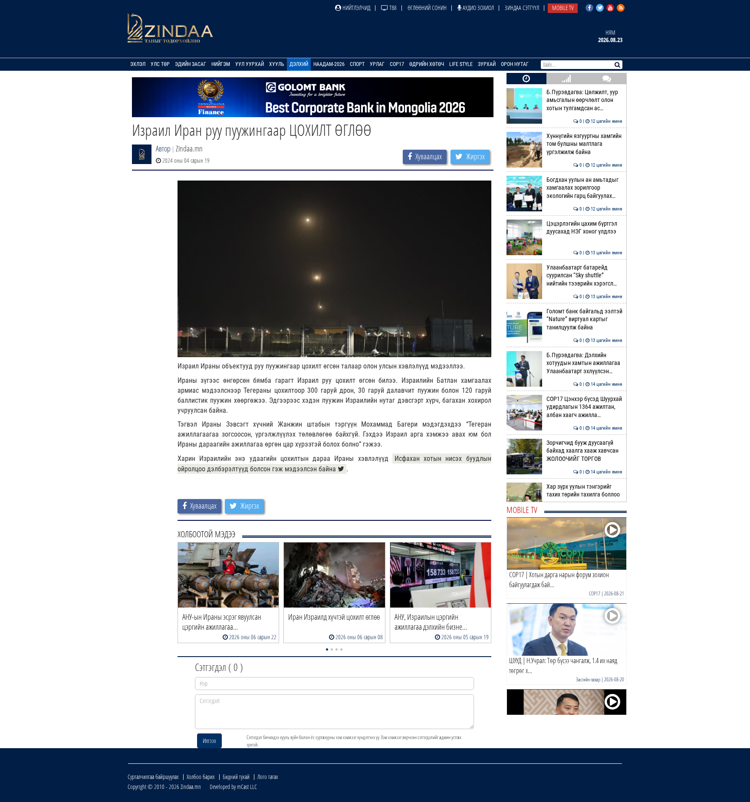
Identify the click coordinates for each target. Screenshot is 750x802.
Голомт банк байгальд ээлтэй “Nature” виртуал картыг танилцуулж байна (584, 319)
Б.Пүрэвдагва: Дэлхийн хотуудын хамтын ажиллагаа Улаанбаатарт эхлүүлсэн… (584, 363)
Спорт (357, 64)
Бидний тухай (236, 776)
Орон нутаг (515, 64)
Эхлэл (137, 64)
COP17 (397, 64)
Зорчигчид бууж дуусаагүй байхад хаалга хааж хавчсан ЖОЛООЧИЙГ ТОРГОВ (584, 451)
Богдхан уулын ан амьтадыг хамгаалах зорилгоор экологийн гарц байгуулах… (584, 188)
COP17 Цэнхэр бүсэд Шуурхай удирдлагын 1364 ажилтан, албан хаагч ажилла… (584, 407)
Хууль (276, 64)
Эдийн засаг (190, 64)
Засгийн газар (588, 679)
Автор (163, 148)
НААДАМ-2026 (329, 64)
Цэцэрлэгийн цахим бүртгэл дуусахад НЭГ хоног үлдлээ (584, 227)
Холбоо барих (201, 776)
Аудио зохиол (477, 7)
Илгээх (209, 740)
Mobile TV (562, 7)
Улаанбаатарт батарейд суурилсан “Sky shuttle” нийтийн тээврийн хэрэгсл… (584, 275)
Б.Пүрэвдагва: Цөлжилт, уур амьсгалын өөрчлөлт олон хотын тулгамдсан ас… (584, 100)
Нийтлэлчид (355, 7)
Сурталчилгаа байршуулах (153, 776)
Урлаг (377, 64)
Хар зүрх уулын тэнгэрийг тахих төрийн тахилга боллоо (584, 490)
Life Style (461, 64)
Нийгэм (220, 64)
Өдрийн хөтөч (426, 64)
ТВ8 (392, 7)
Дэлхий (298, 64)
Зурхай (487, 64)
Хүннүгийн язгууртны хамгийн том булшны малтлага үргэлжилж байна (584, 144)
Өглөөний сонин (427, 7)
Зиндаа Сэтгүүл (522, 7)
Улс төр (160, 64)
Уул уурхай (249, 64)
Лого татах (267, 776)
